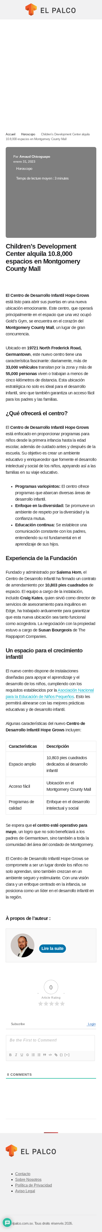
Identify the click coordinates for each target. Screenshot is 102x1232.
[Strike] (27, 1055)
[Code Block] (50, 1055)
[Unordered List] (39, 1055)
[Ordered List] (33, 1055)
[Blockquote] (44, 1055)
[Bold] (10, 1055)
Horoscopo (28, 134)
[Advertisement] (51, 73)
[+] (67, 1054)
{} (61, 1054)
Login (91, 1024)
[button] (8, 9)
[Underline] (21, 1055)
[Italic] (16, 1055)
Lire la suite (53, 948)
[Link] (56, 1055)
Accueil (10, 134)
